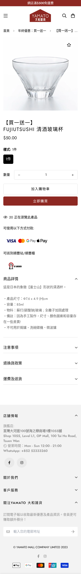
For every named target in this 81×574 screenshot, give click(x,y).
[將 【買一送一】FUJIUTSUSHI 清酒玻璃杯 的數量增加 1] (72, 175)
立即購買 (40, 201)
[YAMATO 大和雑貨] (40, 15)
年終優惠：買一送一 (32, 31)
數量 (6, 174)
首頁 (6, 31)
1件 (8, 159)
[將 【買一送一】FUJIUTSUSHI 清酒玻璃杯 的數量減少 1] (19, 175)
